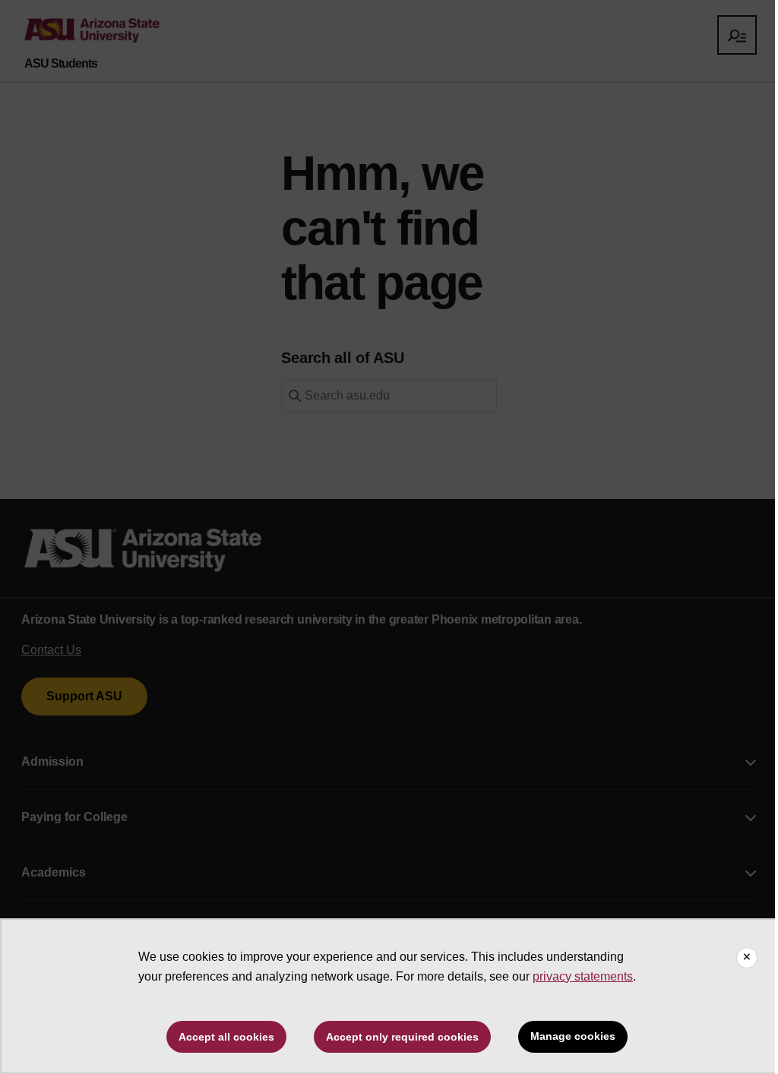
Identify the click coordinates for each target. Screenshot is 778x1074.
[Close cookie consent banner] (746, 957)
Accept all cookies (226, 1037)
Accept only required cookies (402, 1037)
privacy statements (583, 976)
